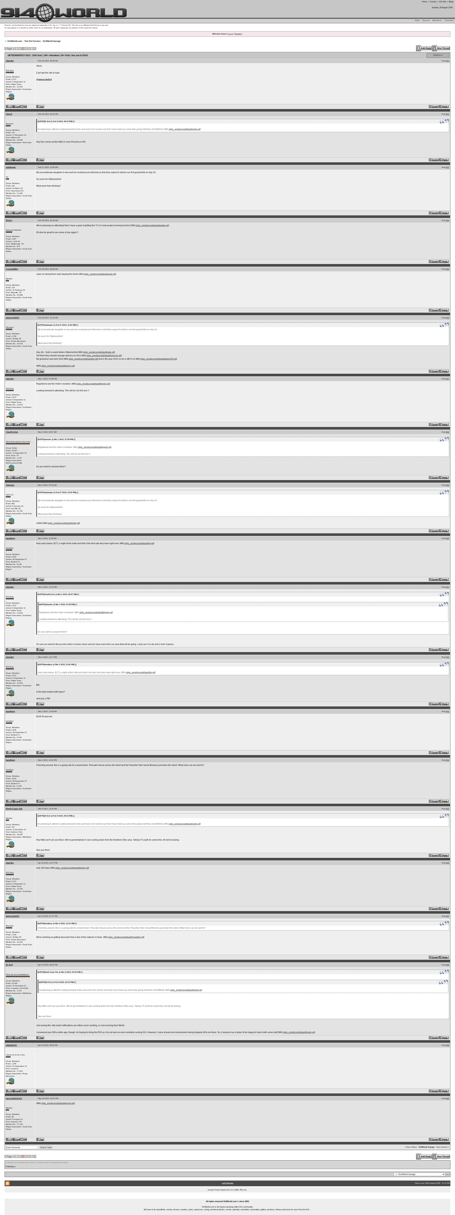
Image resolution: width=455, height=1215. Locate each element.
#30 (447, 538)
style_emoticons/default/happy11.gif (104, 355)
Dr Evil (9, 965)
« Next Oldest (411, 1147)
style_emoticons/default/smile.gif (184, 129)
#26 (447, 318)
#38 (447, 965)
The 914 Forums (32, 41)
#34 (447, 760)
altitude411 (11, 1045)
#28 (447, 432)
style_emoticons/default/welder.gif (152, 225)
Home (424, 2)
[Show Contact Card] (16, 106)
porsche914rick (14, 1098)
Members (437, 20)
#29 (447, 485)
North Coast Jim (14, 809)
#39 (447, 1045)
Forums (433, 2)
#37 (447, 916)
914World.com (14, 41)
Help (417, 20)
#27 (447, 379)
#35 (447, 809)
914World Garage (52, 41)
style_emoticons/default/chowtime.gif (126, 937)
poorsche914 (45, 79)
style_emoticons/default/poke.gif (98, 352)
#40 (447, 1098)
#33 (447, 711)
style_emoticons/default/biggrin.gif (93, 384)
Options (437, 55)
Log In (230, 34)
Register (238, 34)
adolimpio (11, 167)
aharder (10, 61)
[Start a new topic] (441, 48)
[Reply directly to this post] (444, 106)
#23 (447, 167)
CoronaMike (12, 269)
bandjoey (10, 538)
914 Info (442, 2)
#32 (447, 657)
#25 (447, 269)
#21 (447, 61)
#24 (447, 220)
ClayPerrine (12, 432)
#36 (447, 863)
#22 (447, 114)
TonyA (9, 114)
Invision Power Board (217, 1190)
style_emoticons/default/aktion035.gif (158, 359)
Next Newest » (442, 1147)
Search (426, 20)
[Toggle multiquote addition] (434, 106)
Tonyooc (10, 485)
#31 (447, 587)
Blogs (451, 2)
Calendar (449, 20)
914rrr (9, 220)
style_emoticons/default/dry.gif (83, 359)
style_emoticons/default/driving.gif (57, 366)
